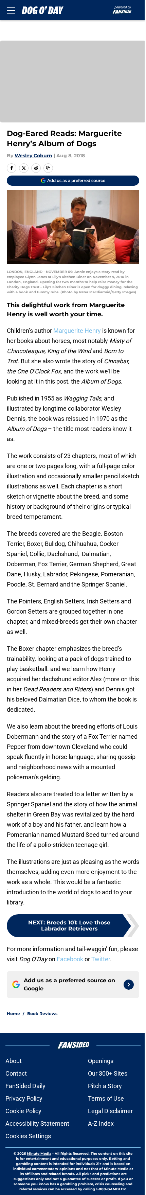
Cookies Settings (28, 1136)
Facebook (70, 959)
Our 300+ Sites (107, 1073)
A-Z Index (101, 1123)
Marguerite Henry (77, 330)
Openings (100, 1060)
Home (13, 1013)
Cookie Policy (23, 1110)
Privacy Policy (23, 1098)
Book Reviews (42, 1013)
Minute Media (39, 1153)
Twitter (100, 959)
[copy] (48, 168)
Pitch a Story (105, 1085)
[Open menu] (11, 10)
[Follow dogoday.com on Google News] (129, 985)
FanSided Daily (25, 1085)
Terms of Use (106, 1098)
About (13, 1060)
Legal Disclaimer (110, 1110)
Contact (16, 1073)
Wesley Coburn (33, 156)
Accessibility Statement (37, 1123)
